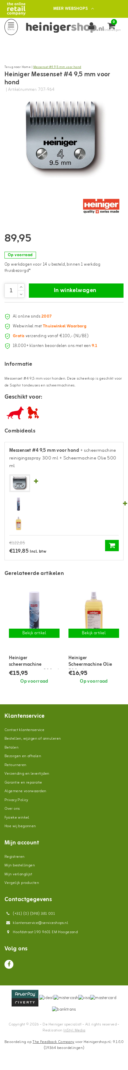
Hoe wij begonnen (20, 826)
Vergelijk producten (21, 883)
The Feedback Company (53, 1042)
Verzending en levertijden (26, 774)
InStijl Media (74, 1030)
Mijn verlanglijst (18, 874)
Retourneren (15, 765)
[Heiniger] (101, 206)
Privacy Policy (16, 800)
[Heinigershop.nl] (16, 9)
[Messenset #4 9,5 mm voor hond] (20, 483)
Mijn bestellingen (19, 865)
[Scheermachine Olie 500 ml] (18, 523)
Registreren (14, 857)
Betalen (11, 747)
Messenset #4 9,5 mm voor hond (57, 67)
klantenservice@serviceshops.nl (40, 923)
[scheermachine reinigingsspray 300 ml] (18, 504)
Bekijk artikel (34, 633)
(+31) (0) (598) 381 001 (33, 914)
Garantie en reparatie (23, 782)
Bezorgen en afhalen (22, 756)
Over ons (12, 809)
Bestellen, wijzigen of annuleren (32, 738)
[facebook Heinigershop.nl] (8, 964)
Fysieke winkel (16, 817)
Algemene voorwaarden (25, 791)
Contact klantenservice (24, 730)
